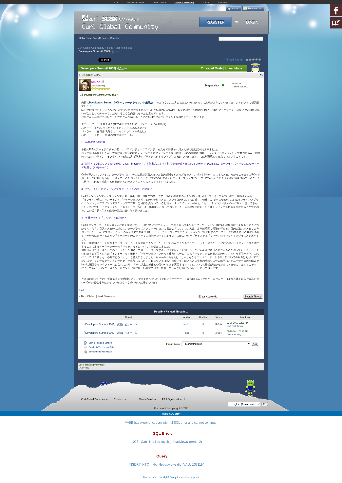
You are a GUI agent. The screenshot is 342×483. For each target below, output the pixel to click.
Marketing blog (124, 47)
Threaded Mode (211, 68)
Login (103, 38)
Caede (206, 2)
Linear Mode (233, 68)
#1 (261, 75)
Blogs (110, 47)
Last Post (231, 326)
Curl (116, 2)
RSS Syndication (171, 399)
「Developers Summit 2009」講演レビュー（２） (111, 324)
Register (114, 38)
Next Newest (105, 296)
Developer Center (135, 2)
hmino (186, 324)
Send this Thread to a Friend (102, 347)
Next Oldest (88, 296)
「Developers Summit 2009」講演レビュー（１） (111, 332)
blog (187, 332)
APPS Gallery (159, 2)
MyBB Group (170, 477)
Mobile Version (147, 399)
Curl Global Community (91, 47)
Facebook (223, 2)
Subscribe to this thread (100, 351)
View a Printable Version (100, 343)
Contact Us (120, 399)
